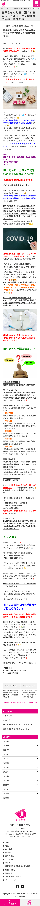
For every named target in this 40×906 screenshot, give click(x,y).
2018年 (6, 776)
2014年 (6, 793)
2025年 (6, 745)
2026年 (6, 741)
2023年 (6, 754)
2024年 (6, 750)
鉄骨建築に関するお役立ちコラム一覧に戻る (21, 702)
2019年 (6, 771)
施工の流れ (9, 856)
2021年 (6, 763)
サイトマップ (10, 880)
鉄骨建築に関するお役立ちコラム (16, 729)
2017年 (6, 780)
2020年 (6, 767)
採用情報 (8, 873)
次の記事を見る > (29, 686)
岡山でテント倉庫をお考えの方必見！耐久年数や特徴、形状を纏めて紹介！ (10, 693)
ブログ (8, 8)
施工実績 (8, 849)
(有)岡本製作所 (9, 662)
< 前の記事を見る (11, 686)
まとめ (5, 164)
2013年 (6, 798)
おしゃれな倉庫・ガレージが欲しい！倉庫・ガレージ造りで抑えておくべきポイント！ (29, 693)
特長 (7, 845)
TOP (2, 8)
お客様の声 (7, 715)
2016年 (6, 785)
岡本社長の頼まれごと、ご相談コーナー (18, 724)
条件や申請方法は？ (11, 162)
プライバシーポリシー (12, 876)
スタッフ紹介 (10, 859)
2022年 (6, 758)
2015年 (6, 789)
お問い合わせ (10, 869)
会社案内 (8, 852)
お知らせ (6, 720)
